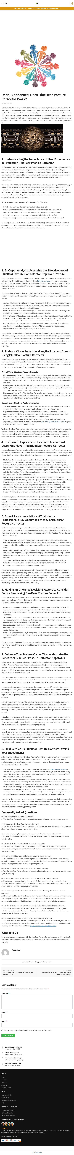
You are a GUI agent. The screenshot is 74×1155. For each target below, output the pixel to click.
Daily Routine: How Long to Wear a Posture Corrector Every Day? (56, 973)
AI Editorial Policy (37, 1152)
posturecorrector (46, 962)
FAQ (2, 1103)
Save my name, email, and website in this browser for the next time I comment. (27, 1030)
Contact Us (5, 1098)
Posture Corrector (9, 1110)
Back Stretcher (8, 1113)
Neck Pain (4, 1080)
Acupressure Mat (9, 1116)
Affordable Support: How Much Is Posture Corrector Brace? (18, 973)
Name (4, 1012)
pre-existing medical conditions (53, 422)
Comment (5, 993)
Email (4, 1021)
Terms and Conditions (8, 1100)
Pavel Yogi (16, 950)
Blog (3, 1077)
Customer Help (6, 1095)
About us (4, 1085)
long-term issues (44, 281)
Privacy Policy (6, 1088)
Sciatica (31, 962)
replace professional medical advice (43, 926)
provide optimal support (58, 769)
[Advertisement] (37, 24)
